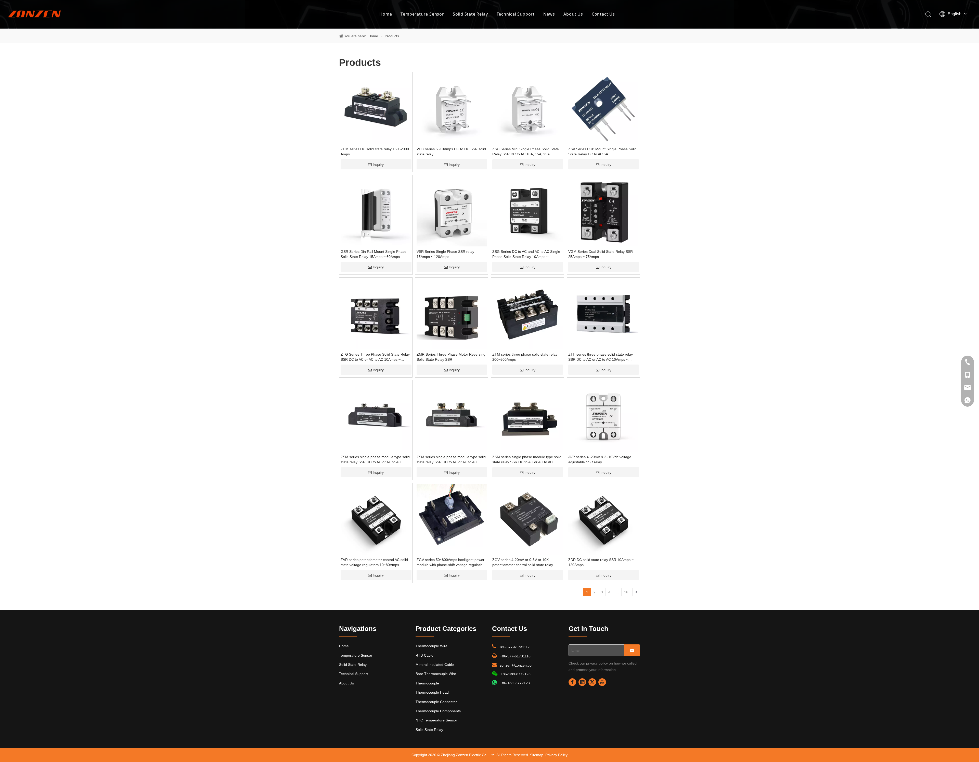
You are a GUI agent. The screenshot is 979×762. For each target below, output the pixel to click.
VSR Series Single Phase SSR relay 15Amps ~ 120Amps (445, 254)
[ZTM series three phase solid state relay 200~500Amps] (527, 314)
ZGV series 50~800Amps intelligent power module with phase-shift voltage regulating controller (451, 562)
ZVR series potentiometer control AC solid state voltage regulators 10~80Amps (374, 562)
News (549, 14)
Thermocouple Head (432, 692)
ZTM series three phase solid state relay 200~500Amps (524, 356)
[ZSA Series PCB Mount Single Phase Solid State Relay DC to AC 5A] (603, 108)
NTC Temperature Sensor (436, 720)
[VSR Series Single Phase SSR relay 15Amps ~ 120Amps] (452, 211)
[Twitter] (592, 682)
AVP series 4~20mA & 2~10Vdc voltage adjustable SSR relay (599, 459)
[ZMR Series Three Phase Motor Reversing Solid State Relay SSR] (452, 314)
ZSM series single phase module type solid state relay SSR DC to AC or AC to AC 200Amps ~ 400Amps (451, 460)
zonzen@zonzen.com (517, 665)
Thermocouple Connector (436, 702)
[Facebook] (572, 682)
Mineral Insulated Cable (435, 665)
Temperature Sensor (422, 14)
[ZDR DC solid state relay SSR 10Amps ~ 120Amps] (603, 519)
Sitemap (536, 755)
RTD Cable (424, 655)
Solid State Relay (470, 14)
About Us (573, 14)
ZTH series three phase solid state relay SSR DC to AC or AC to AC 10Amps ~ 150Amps (600, 357)
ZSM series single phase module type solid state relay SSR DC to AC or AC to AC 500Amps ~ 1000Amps (526, 460)
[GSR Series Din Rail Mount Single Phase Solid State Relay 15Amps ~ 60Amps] (376, 211)
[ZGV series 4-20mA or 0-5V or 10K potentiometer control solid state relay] (527, 519)
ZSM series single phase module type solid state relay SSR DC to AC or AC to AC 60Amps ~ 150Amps (375, 460)
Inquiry (378, 165)
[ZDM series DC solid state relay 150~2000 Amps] (376, 108)
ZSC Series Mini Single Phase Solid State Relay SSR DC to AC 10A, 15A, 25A (525, 151)
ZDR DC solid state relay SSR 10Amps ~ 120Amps (601, 562)
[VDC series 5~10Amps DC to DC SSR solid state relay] (452, 108)
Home (385, 14)
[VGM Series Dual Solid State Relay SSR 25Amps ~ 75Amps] (603, 211)
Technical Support (516, 14)
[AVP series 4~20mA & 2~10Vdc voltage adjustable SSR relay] (603, 416)
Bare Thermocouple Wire (436, 674)
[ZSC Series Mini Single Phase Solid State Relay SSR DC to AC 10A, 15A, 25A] (527, 108)
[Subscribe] (632, 650)
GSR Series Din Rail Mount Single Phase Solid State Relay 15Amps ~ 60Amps (373, 254)
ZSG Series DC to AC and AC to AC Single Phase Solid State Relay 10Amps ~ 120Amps (526, 254)
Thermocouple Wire (431, 646)
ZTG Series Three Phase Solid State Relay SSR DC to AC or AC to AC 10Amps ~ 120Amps (375, 357)
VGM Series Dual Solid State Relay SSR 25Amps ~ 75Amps (600, 254)
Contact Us (603, 14)
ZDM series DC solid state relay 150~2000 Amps (375, 151)
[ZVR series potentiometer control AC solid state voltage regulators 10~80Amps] (376, 519)
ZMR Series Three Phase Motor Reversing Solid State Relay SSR (451, 356)
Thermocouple (427, 683)
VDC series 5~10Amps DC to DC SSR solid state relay (451, 151)
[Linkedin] (582, 682)
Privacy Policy (556, 755)
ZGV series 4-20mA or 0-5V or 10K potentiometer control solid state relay (522, 562)
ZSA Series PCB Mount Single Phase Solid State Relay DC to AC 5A (602, 151)
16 (626, 592)
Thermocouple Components (438, 711)
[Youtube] (602, 682)
